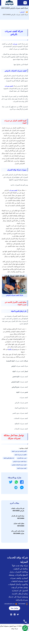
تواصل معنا (14, 608)
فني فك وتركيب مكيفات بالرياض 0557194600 (17, 510)
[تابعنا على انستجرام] (11, 614)
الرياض (22, 12)
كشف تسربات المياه (21, 468)
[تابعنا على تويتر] (18, 614)
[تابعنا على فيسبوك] (15, 614)
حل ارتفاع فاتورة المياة (9, 458)
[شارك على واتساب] (16, 482)
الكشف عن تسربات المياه (20, 454)
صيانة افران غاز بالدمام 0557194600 (18, 517)
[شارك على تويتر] (11, 482)
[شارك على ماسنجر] (22, 488)
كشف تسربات (9, 86)
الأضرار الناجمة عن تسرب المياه (19, 451)
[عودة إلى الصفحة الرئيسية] (27, 12)
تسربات (15, 44)
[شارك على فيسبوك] (22, 482)
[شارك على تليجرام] (16, 487)
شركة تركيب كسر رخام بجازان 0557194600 (17, 532)
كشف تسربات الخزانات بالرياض (19, 464)
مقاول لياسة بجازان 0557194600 (19, 525)
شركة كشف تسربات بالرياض (19, 461)
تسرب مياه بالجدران (21, 458)
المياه (12, 349)
